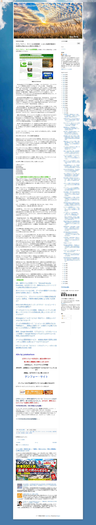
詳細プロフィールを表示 (66, 69)
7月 (65, 267)
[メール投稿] (28, 429)
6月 (65, 269)
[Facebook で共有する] (34, 429)
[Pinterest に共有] (35, 429)
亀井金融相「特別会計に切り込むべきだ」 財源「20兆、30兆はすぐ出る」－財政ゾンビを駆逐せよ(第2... (72, 179)
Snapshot (63, 303)
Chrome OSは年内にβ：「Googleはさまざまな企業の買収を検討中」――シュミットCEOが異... (72, 170)
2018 (64, 90)
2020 (64, 86)
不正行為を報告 (65, 287)
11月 (65, 110)
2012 (64, 101)
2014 (64, 97)
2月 (65, 277)
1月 (65, 279)
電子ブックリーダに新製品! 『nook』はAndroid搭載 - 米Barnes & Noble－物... (72, 162)
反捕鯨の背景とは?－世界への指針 (30, 494)
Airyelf (46, 515)
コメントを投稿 (21, 439)
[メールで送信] (30, 429)
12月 (65, 109)
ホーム (36, 442)
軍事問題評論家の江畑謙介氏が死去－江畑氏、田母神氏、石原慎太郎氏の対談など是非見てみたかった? (72, 204)
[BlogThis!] (31, 429)
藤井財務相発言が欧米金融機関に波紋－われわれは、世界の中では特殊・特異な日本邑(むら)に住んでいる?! (72, 259)
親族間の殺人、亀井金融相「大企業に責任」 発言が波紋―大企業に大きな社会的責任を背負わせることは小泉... (71, 228)
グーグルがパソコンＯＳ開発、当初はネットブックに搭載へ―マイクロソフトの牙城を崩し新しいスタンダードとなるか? (36, 312)
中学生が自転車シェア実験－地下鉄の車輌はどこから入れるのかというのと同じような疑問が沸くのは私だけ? (71, 199)
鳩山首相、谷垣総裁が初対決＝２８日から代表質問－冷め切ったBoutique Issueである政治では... (71, 133)
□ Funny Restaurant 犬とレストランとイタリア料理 (42, 6)
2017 (64, 92)
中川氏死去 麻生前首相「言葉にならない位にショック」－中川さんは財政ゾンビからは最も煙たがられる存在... (71, 239)
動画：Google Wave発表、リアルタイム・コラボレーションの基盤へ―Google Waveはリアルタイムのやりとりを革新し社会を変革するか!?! (36, 334)
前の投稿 (55, 442)
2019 (64, 88)
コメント (65, 318)
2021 (64, 84)
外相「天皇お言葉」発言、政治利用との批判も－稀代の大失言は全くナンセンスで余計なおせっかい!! (71, 152)
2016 (64, 93)
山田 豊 (64, 54)
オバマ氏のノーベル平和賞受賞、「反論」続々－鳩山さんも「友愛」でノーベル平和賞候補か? (71, 214)
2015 (64, 95)
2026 (64, 74)
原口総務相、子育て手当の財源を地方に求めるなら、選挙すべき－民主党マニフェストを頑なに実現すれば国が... (71, 193)
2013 (64, 99)
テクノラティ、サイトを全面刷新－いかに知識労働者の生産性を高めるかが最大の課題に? (71, 189)
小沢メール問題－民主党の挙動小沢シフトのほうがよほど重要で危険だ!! (71, 184)
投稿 (64, 316)
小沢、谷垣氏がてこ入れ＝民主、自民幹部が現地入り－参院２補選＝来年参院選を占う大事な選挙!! (71, 175)
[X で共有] (32, 429)
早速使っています (67, 243)
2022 (64, 82)
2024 (64, 78)
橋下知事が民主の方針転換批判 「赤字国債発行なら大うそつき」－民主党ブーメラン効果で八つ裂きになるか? (71, 234)
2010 (64, 105)
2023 (64, 80)
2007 (64, 283)
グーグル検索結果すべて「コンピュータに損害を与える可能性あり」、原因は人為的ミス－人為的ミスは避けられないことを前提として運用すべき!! (36, 326)
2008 (64, 281)
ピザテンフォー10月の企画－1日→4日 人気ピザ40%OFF (72, 251)
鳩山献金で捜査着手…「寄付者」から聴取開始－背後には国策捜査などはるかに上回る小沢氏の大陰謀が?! (71, 246)
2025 (64, 76)
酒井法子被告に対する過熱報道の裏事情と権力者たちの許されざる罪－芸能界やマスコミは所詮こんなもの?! (71, 223)
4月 (65, 273)
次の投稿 (18, 442)
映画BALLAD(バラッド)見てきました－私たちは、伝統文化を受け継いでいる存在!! (72, 254)
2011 (64, 103)
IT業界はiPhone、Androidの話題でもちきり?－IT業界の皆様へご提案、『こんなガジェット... (72, 120)
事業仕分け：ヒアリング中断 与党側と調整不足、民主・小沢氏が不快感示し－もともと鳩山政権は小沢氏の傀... (71, 143)
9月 (65, 263)
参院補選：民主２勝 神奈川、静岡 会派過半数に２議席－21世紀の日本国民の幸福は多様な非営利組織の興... (72, 137)
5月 (65, 271)
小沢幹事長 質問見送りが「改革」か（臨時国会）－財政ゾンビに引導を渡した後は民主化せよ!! (71, 115)
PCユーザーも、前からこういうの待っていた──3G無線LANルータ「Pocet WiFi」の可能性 (72, 124)
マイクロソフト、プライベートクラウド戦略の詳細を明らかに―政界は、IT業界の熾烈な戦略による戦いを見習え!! (36, 299)
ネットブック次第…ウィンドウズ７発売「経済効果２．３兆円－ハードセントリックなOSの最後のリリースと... (72, 157)
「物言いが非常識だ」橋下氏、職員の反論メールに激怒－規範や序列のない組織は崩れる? (71, 218)
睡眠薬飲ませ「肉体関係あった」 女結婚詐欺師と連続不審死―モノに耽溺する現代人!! (71, 128)
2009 (64, 107)
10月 (65, 112)
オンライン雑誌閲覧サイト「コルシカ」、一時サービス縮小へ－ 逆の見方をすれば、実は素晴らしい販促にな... (72, 209)
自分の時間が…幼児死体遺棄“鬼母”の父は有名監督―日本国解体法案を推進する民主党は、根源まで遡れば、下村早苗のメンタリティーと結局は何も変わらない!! (39, 485)
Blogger (58, 515)
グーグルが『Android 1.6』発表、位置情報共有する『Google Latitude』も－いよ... (72, 148)
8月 (65, 265)
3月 (65, 275)
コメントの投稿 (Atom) (23, 444)
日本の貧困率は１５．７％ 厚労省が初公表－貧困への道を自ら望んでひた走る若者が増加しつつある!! (72, 166)
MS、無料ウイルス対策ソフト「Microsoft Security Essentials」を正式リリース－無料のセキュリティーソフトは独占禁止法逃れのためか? (36, 285)
